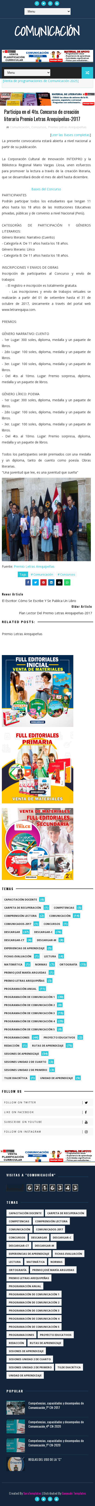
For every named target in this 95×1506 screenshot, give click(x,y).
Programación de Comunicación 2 (29, 1005)
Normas (41, 964)
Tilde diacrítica (15, 1078)
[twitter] (43, 3)
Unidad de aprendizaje (56, 1078)
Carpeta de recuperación (22, 907)
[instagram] (50, 3)
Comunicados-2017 (17, 924)
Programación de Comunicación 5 (29, 1029)
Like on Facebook (19, 1112)
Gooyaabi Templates (74, 1493)
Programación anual (20, 988)
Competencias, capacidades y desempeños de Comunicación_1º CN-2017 (56, 1405)
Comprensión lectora (20, 915)
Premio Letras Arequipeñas (67, 127)
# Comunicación (42, 574)
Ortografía (68, 964)
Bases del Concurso (46, 189)
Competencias (64, 907)
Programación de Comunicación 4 (29, 1021)
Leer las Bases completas (70, 135)
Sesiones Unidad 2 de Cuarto (25, 1061)
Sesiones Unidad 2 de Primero (25, 1070)
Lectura (50, 956)
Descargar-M (46, 940)
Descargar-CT (14, 940)
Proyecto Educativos (59, 1037)
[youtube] (57, 3)
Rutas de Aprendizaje (47, 1045)
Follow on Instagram (22, 1131)
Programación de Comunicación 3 (29, 1013)
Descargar (12, 932)
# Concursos (66, 574)
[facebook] (37, 3)
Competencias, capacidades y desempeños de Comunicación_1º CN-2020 (56, 1443)
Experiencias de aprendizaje (24, 948)
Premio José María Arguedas (25, 972)
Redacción (11, 1045)
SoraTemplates (32, 1493)
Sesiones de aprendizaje (21, 1053)
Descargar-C (43, 932)
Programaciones (17, 1037)
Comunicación (47, 31)
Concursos (38, 127)
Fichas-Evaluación (17, 956)
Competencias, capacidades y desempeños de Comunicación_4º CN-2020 (56, 1424)
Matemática (13, 964)
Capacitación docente (20, 899)
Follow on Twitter (20, 1102)
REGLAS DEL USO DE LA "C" (45, 1459)
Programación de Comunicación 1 (29, 997)
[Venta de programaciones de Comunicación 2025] (41, 81)
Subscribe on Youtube (23, 1122)
